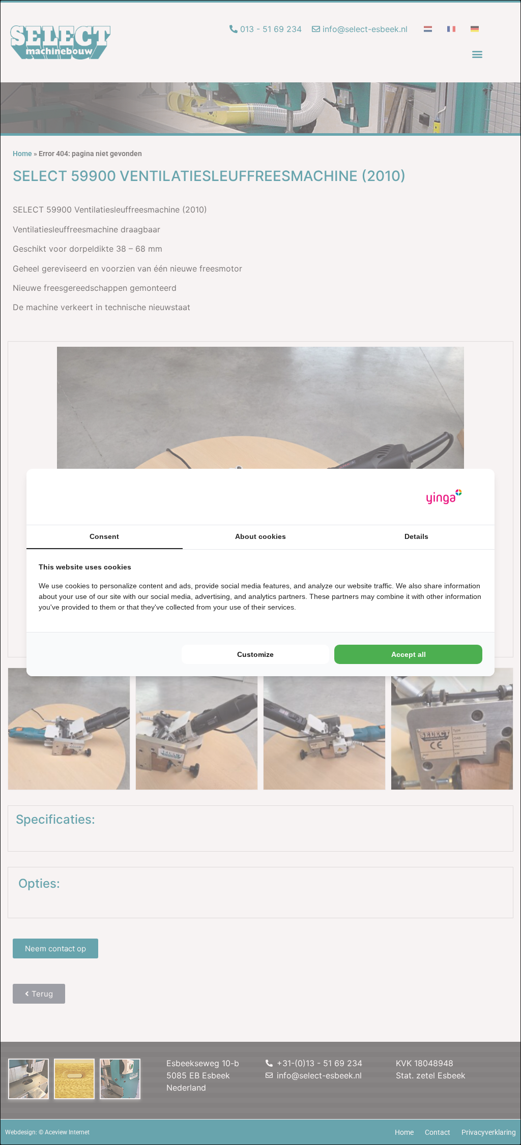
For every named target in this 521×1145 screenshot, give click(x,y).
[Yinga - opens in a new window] (444, 497)
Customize (255, 654)
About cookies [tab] (260, 536)
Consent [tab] (104, 536)
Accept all (408, 654)
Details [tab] (416, 536)
